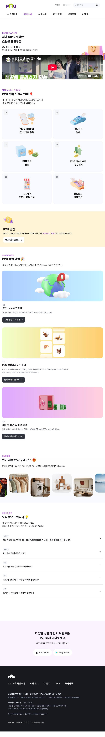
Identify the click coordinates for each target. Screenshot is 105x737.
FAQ (57, 683)
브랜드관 (72, 14)
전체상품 (13, 14)
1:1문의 (47, 683)
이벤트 (85, 14)
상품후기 (34, 683)
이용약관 (11, 722)
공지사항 (69, 683)
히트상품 (42, 14)
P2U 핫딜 (57, 14)
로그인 (57, 5)
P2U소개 (28, 14)
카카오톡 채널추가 (16, 683)
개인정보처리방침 (22, 722)
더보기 (65, 5)
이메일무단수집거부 (37, 722)
